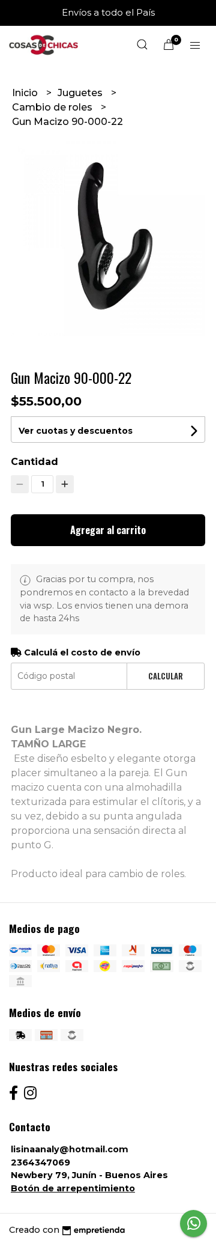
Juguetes (81, 93)
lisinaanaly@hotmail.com (69, 1149)
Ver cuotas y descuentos (76, 430)
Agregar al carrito (108, 530)
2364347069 (40, 1162)
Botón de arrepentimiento (73, 1188)
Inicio (26, 93)
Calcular (165, 676)
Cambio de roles (53, 107)
